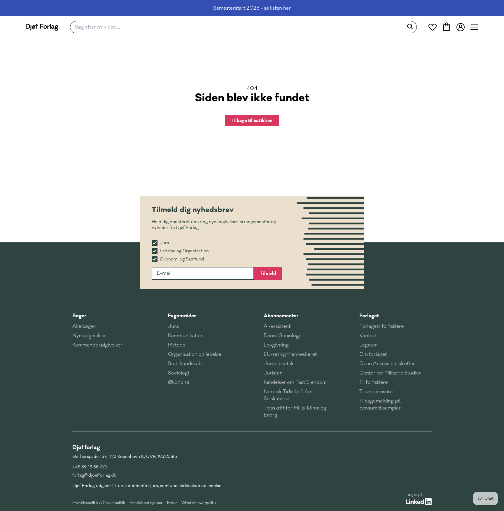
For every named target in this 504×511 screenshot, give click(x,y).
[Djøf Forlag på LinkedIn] (419, 501)
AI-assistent (277, 326)
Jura (173, 326)
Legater (368, 345)
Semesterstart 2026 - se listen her (252, 8)
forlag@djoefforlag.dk (94, 475)
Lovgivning (276, 345)
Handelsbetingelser (146, 503)
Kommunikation (186, 335)
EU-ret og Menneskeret (290, 354)
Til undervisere (376, 391)
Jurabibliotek (279, 363)
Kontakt (368, 335)
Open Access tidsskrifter (387, 363)
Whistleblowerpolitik (198, 503)
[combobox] (238, 27)
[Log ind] (460, 27)
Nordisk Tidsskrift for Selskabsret (288, 395)
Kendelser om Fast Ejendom (295, 382)
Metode (176, 345)
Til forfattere (373, 382)
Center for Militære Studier (390, 373)
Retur (172, 503)
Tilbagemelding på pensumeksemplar (380, 404)
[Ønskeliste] (432, 27)
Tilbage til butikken (252, 120)
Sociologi (178, 373)
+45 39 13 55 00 (89, 467)
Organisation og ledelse (194, 354)
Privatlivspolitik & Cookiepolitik (98, 503)
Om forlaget (373, 354)
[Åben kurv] (446, 27)
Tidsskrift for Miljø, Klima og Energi (295, 411)
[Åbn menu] (474, 27)
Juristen (273, 373)
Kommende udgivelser (97, 345)
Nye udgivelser (89, 335)
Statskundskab (185, 363)
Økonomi (178, 382)
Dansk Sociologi (282, 335)
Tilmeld (268, 273)
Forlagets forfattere (381, 326)
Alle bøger (84, 326)
